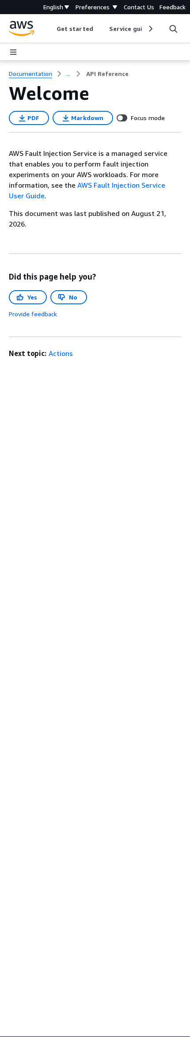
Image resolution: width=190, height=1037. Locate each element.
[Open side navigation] (13, 52)
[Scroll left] (50, 29)
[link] (107, 73)
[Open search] (173, 29)
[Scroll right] (150, 29)
